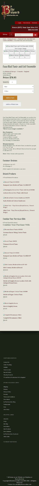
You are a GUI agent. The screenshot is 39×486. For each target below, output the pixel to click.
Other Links (7, 436)
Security (6, 394)
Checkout (34, 22)
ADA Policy (6, 409)
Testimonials (7, 404)
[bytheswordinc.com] (19, 11)
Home (4, 39)
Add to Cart (10, 98)
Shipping (6, 386)
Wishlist (6, 367)
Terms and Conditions (9, 397)
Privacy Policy (7, 391)
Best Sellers (7, 426)
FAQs (5, 421)
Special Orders (7, 372)
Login (19, 22)
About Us (6, 419)
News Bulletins (7, 431)
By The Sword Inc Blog (9, 402)
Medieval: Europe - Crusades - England (17, 71)
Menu (5, 34)
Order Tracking (8, 364)
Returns (6, 389)
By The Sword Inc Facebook (11, 434)
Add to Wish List (12, 104)
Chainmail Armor (12, 39)
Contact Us (6, 362)
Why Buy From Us (8, 375)
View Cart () (26, 22)
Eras (5, 407)
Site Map (6, 424)
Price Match (7, 399)
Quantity (6, 82)
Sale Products (7, 429)
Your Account (7, 369)
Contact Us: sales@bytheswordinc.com (19, 484)
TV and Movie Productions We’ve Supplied (14, 377)
